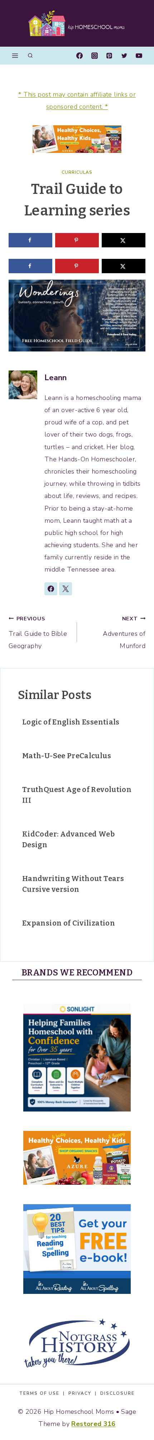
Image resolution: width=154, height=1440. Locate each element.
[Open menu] (15, 55)
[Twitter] (124, 55)
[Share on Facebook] (30, 240)
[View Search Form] (30, 56)
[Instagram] (94, 55)
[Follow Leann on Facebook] (50, 588)
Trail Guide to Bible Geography (38, 632)
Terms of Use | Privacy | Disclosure (77, 1393)
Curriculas (77, 172)
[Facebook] (79, 55)
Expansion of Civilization (68, 923)
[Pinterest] (109, 55)
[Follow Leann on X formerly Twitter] (65, 588)
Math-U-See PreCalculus (66, 755)
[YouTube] (139, 55)
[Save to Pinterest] (77, 240)
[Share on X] (123, 240)
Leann (55, 377)
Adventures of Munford (124, 632)
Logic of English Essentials (71, 722)
